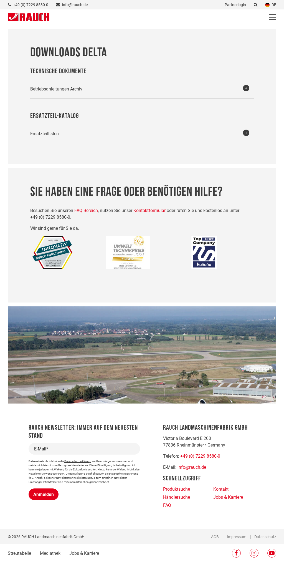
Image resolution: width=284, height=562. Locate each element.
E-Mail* (41, 448)
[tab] (142, 88)
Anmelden (43, 494)
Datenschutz (265, 536)
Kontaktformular (149, 210)
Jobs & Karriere (84, 553)
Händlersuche (176, 497)
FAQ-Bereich (86, 210)
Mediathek (50, 553)
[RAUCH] (28, 16)
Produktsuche (176, 489)
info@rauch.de (192, 467)
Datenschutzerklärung (77, 461)
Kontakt (221, 489)
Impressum (236, 536)
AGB (215, 536)
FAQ (167, 505)
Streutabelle (19, 553)
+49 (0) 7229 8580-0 (200, 456)
